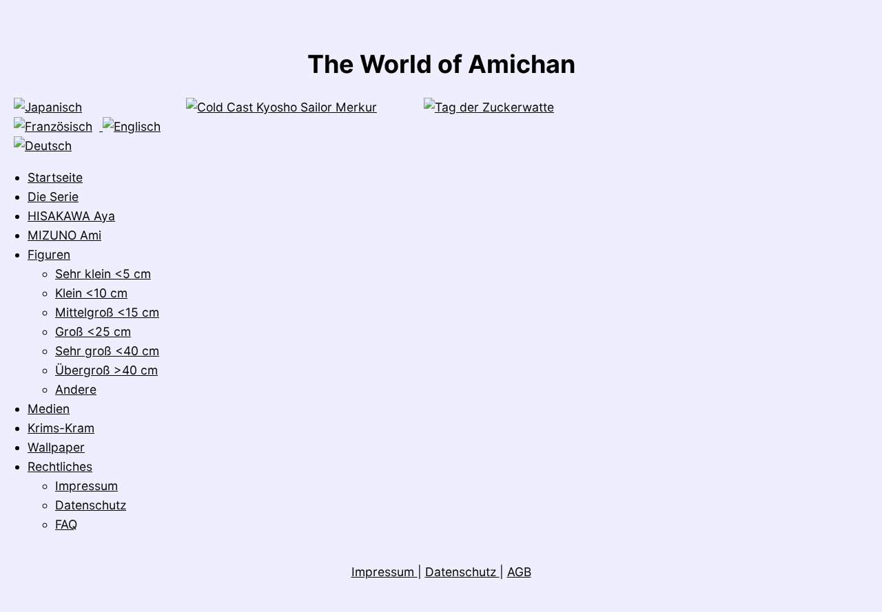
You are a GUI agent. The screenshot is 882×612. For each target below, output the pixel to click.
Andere (75, 389)
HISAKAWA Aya (71, 216)
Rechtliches (60, 466)
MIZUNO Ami (64, 235)
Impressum (86, 485)
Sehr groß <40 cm (107, 351)
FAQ (66, 524)
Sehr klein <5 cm (103, 273)
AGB (519, 571)
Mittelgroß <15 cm (107, 312)
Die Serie (53, 196)
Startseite (55, 177)
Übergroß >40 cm (106, 370)
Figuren (49, 254)
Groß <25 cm (93, 331)
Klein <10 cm (91, 293)
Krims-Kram (61, 428)
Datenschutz (90, 505)
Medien (49, 408)
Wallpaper (56, 447)
